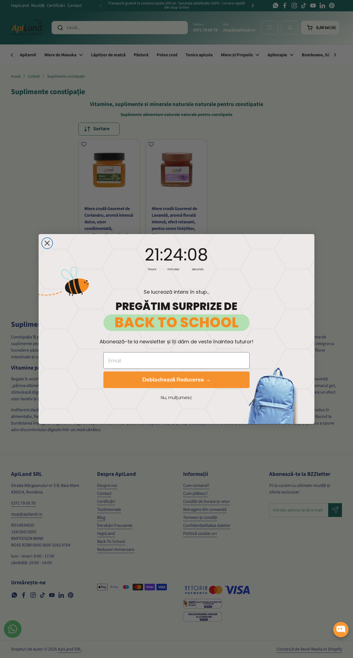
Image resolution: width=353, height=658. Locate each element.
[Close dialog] (47, 243)
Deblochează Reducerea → (176, 379)
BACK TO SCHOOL (176, 322)
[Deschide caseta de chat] (341, 629)
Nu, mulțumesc (176, 397)
